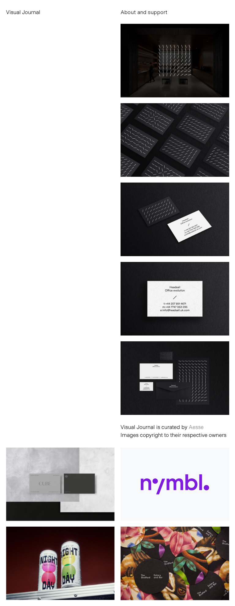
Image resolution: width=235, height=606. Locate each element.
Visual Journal (23, 12)
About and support (144, 12)
